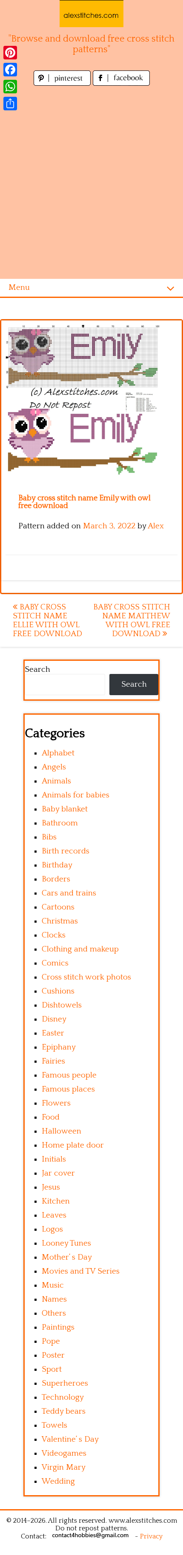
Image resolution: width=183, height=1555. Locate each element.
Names (54, 1299)
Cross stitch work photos (86, 977)
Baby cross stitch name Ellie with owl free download (47, 620)
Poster (53, 1355)
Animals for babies (75, 795)
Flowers (56, 1103)
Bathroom (60, 823)
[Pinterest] (10, 52)
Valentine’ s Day (70, 1439)
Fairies (53, 1061)
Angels (54, 767)
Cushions (58, 991)
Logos (52, 1229)
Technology (63, 1397)
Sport (52, 1369)
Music (53, 1285)
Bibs (49, 837)
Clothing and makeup (80, 949)
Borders (56, 879)
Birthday (57, 865)
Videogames (64, 1453)
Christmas (60, 921)
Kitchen (56, 1201)
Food (51, 1117)
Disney (54, 1019)
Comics (55, 963)
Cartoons (58, 907)
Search (37, 669)
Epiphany (59, 1047)
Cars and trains (69, 893)
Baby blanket (65, 809)
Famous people (69, 1075)
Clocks (54, 935)
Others (54, 1313)
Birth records (65, 851)
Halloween (61, 1131)
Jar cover (58, 1173)
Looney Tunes (66, 1243)
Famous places (68, 1089)
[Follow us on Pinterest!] (63, 83)
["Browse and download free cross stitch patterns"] (91, 13)
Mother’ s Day (67, 1257)
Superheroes (65, 1383)
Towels (54, 1425)
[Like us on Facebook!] (121, 83)
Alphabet (58, 753)
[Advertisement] (91, 183)
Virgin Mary (64, 1467)
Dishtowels (62, 1005)
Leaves (54, 1215)
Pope (51, 1341)
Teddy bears (64, 1411)
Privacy (151, 1536)
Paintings (58, 1327)
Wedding (58, 1481)
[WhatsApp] (10, 86)
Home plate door (73, 1145)
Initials (54, 1159)
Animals (56, 781)
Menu (19, 287)
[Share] (10, 103)
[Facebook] (10, 69)
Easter (53, 1033)
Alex (156, 526)
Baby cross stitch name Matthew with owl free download (131, 620)
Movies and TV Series (81, 1271)
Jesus (51, 1187)
